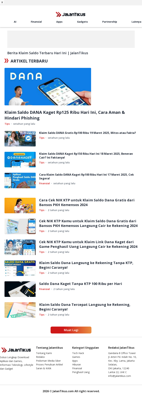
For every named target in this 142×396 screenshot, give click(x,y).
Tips (7, 123)
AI (15, 21)
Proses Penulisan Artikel (49, 364)
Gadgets (82, 21)
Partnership (109, 21)
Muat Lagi (71, 330)
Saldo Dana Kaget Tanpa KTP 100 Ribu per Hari (80, 283)
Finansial (36, 21)
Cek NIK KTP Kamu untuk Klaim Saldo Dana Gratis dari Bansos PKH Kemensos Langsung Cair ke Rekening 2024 (88, 223)
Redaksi (40, 357)
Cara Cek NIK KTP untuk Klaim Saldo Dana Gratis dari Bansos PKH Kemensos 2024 (87, 202)
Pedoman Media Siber (48, 360)
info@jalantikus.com (119, 376)
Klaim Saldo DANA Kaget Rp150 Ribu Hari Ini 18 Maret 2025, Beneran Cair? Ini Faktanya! (86, 155)
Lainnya (136, 21)
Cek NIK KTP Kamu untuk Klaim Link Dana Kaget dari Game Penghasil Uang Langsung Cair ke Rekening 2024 (88, 244)
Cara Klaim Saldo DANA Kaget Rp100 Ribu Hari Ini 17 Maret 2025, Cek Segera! (86, 176)
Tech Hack (78, 353)
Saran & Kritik (43, 368)
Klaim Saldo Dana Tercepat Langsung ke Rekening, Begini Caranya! (84, 307)
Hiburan (76, 364)
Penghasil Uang (81, 372)
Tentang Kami (44, 353)
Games (76, 357)
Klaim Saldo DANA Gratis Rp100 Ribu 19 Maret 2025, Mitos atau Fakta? (87, 133)
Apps (59, 21)
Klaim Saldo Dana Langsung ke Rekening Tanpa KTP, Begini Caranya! (86, 265)
